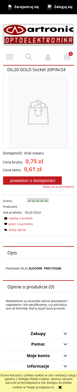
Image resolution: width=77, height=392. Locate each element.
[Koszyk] (67, 57)
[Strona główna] (38, 33)
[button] (9, 57)
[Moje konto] (48, 57)
